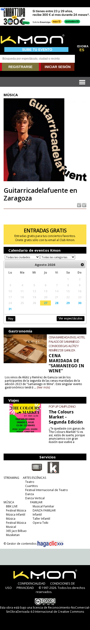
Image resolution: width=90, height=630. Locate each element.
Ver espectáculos (71, 318)
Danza (29, 494)
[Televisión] (37, 472)
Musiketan (13, 535)
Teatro (29, 482)
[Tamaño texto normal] (78, 204)
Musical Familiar (43, 506)
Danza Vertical (35, 498)
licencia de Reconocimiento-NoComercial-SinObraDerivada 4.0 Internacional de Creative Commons (48, 609)
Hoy (10, 318)
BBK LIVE (12, 506)
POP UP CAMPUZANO (62, 406)
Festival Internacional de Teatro (46, 490)
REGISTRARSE (20, 67)
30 (79, 303)
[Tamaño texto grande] (83, 204)
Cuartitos (31, 486)
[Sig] (82, 265)
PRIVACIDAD (25, 588)
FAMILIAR (36, 502)
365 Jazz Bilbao (16, 531)
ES (81, 50)
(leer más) (43, 387)
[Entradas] (53, 472)
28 (56, 303)
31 (10, 309)
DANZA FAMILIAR (44, 510)
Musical (11, 527)
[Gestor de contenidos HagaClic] (50, 544)
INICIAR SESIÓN (58, 67)
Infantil (37, 514)
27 (45, 303)
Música (10, 519)
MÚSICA (9, 502)
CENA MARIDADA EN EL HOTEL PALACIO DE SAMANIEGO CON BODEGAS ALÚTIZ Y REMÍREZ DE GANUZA (67, 343)
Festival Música (16, 510)
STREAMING (11, 478)
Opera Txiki (40, 523)
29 (68, 303)
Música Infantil (15, 514)
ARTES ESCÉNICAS (34, 478)
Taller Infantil (41, 519)
